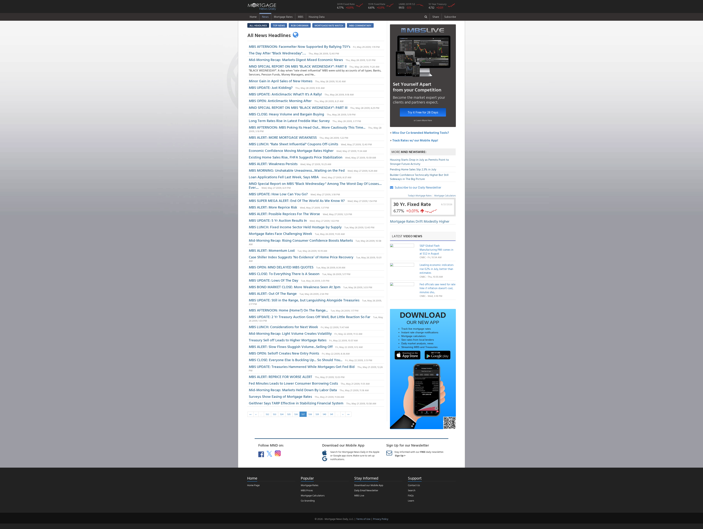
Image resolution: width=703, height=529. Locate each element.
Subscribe (450, 17)
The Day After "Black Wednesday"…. (277, 53)
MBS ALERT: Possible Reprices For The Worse (284, 213)
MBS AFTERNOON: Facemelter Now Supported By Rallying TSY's (299, 46)
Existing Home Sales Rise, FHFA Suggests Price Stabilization (295, 157)
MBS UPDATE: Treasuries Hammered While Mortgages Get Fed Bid (302, 366)
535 (289, 414)
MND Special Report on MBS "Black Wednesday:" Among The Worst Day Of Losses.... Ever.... (315, 185)
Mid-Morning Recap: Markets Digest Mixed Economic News (296, 59)
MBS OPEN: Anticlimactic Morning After (280, 100)
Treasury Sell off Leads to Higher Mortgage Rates (287, 340)
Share (435, 17)
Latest (407, 236)
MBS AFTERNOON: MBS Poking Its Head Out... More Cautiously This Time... (307, 127)
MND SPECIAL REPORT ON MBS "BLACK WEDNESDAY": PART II (298, 66)
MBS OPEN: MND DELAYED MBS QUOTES (281, 267)
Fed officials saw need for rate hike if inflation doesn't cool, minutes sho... (437, 288)
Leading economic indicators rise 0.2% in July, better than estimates (436, 269)
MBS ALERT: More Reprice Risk (273, 207)
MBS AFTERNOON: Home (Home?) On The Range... (288, 310)
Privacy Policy (380, 519)
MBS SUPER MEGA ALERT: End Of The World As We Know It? (297, 200)
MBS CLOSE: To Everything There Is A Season (284, 273)
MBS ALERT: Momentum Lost (272, 250)
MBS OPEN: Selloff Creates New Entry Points (284, 353)
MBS (300, 17)
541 (331, 414)
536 (296, 414)
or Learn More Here (423, 120)
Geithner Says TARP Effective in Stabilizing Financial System (296, 403)
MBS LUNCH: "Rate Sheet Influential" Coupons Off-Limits (293, 144)
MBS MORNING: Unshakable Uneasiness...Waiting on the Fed (297, 170)
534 (281, 414)
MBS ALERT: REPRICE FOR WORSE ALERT (280, 376)
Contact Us (414, 485)
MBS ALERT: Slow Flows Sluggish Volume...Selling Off (291, 346)
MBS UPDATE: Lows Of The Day (273, 280)
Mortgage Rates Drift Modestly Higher (419, 221)
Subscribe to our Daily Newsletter (417, 187)
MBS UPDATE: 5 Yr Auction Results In (278, 220)
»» (348, 414)
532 (267, 414)
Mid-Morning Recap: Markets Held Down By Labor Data (293, 389)
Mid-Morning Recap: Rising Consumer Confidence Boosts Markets (301, 240)
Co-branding (308, 500)
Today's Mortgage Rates (420, 195)
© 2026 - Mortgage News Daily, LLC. (334, 519)
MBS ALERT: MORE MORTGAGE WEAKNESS (283, 137)
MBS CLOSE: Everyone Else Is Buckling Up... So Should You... (295, 359)
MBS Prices (307, 490)
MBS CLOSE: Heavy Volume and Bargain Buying (287, 114)
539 (317, 414)
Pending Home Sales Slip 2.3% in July (413, 169)
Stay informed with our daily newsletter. (419, 453)
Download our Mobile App (368, 485)
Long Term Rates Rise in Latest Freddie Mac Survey (289, 120)
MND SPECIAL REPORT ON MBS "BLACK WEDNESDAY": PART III (298, 107)
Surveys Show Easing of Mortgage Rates (280, 396)
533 (274, 414)
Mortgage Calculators (445, 195)
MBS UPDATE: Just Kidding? (271, 87)
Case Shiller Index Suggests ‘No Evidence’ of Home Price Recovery (301, 257)
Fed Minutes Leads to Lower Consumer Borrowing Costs (293, 383)
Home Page (253, 485)
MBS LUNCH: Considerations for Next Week (283, 326)
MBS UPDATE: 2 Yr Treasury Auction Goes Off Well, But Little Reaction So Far (309, 316)
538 (310, 414)
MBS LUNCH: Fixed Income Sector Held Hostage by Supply (295, 227)
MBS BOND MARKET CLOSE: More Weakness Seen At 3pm (295, 287)
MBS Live (359, 495)
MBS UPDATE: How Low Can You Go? (278, 194)
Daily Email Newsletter (366, 490)
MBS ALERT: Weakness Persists (273, 163)
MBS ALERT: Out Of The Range (273, 293)
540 (324, 414)
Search (411, 490)
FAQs (411, 495)
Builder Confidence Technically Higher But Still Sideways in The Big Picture (419, 177)
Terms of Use (363, 519)
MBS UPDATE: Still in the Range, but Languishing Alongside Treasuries (304, 300)
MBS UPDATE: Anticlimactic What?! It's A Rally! (285, 94)
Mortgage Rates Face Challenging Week (280, 233)
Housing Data (316, 17)
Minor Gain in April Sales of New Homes (281, 81)
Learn (411, 500)
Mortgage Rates (283, 17)
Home (253, 17)
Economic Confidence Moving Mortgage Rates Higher (291, 150)
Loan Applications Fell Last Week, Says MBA (284, 177)
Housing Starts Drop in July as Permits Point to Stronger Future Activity (419, 161)
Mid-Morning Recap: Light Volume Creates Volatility (290, 333)
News (265, 17)
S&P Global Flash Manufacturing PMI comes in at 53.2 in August (436, 250)
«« (250, 414)
